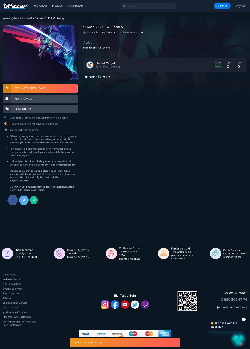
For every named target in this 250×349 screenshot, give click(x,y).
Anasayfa (10, 18)
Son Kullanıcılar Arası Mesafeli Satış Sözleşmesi (19, 323)
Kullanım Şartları (12, 279)
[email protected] (232, 307)
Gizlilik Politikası (12, 284)
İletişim (7, 298)
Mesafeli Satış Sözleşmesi (17, 317)
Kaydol (240, 6)
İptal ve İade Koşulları (15, 312)
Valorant (26, 18)
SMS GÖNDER (23, 109)
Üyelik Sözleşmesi (13, 288)
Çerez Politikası (11, 307)
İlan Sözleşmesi (11, 293)
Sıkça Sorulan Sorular (15, 302)
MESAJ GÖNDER (24, 98)
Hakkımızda (9, 274)
